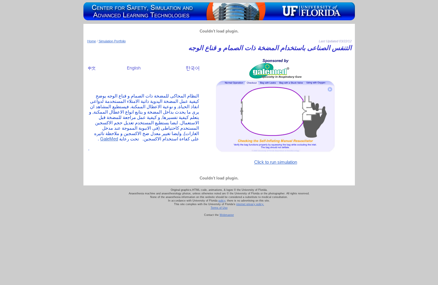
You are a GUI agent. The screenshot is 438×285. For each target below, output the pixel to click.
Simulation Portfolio (112, 41)
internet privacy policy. (250, 204)
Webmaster (227, 214)
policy (221, 200)
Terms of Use (219, 207)
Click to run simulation (275, 162)
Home (91, 41)
